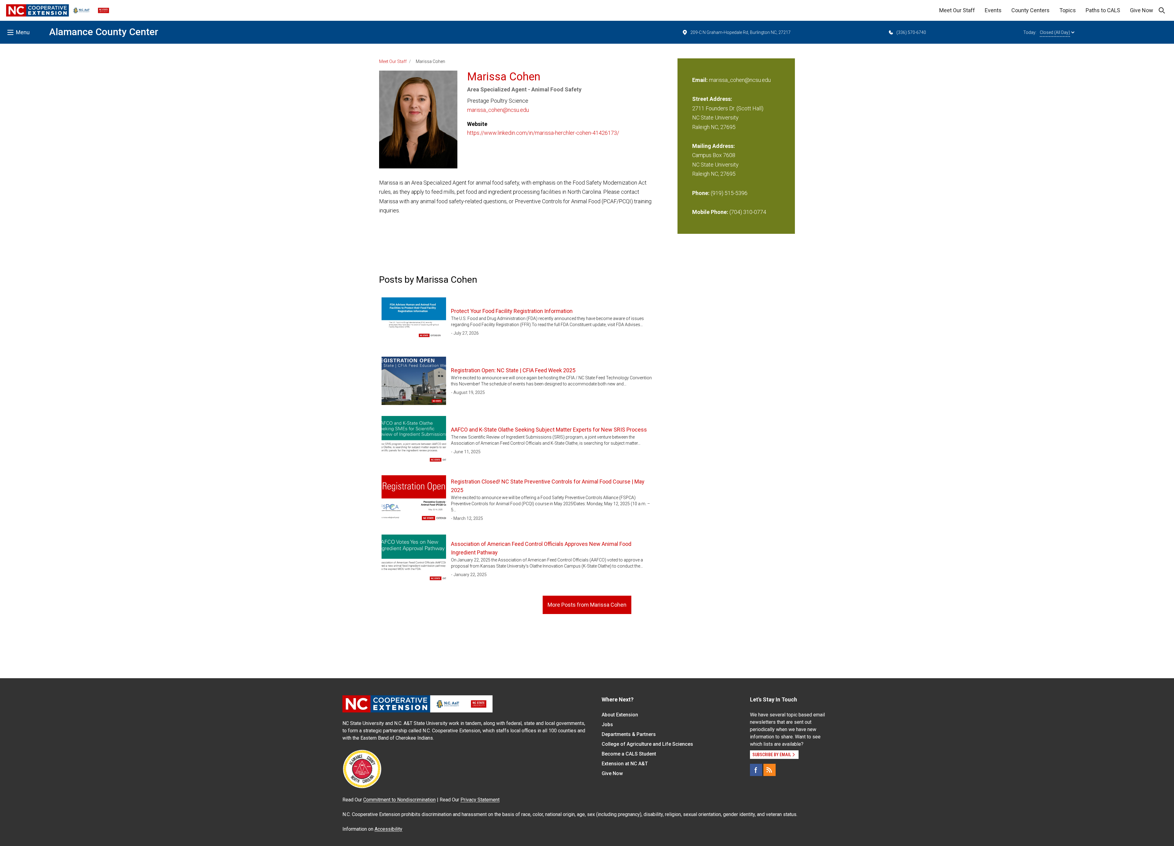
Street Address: (712, 99)
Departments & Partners (629, 734)
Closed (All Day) (1055, 32)
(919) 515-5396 (729, 193)
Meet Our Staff (957, 10)
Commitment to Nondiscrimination (399, 800)
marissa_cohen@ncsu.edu (498, 110)
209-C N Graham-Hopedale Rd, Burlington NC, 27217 (740, 32)
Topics (1067, 10)
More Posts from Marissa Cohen (587, 604)
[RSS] (769, 770)
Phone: (701, 193)
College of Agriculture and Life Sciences (647, 744)
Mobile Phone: (710, 212)
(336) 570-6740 (911, 32)
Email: (700, 80)
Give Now (1141, 10)
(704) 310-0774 (747, 212)
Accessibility (388, 829)
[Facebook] (756, 770)
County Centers (1030, 10)
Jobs (607, 724)
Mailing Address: (713, 146)
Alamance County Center (103, 32)
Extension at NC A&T (625, 764)
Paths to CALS (1103, 10)
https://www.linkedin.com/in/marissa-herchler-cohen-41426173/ (543, 133)
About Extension (620, 715)
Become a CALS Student (629, 754)
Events (993, 10)
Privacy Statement (480, 800)
